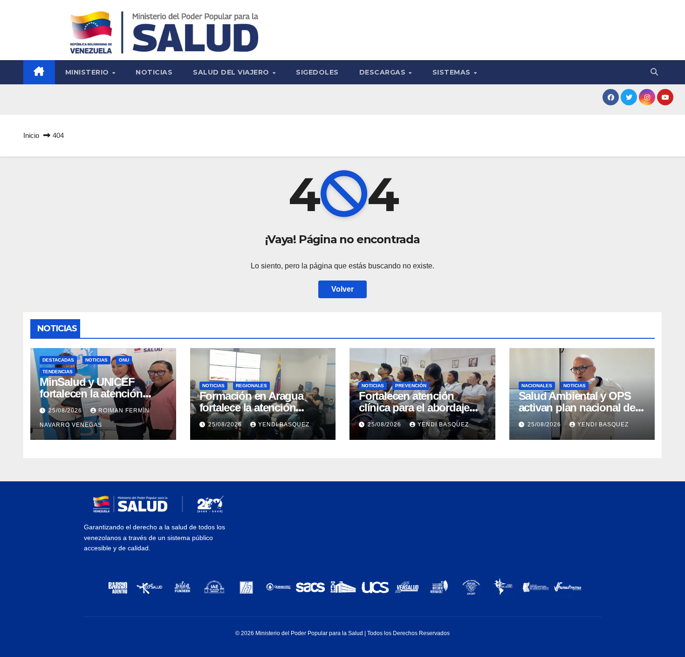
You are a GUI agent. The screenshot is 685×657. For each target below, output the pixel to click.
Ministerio (88, 72)
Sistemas (452, 72)
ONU (124, 360)
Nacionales (536, 385)
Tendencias (57, 371)
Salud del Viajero (232, 72)
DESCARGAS (383, 72)
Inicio (31, 135)
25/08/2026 (66, 410)
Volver (342, 289)
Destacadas (58, 360)
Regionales (251, 385)
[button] (654, 72)
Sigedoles (317, 72)
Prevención (410, 385)
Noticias (154, 72)
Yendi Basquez (283, 424)
